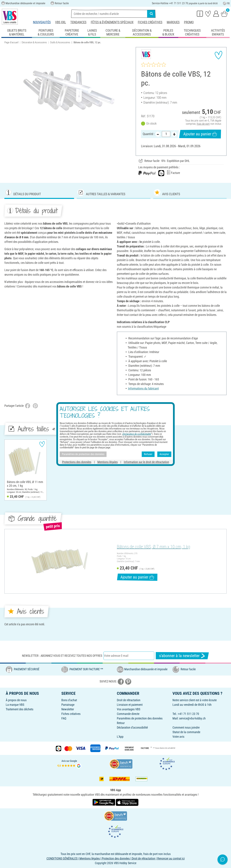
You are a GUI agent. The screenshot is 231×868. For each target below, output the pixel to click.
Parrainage (67, 704)
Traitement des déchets (19, 709)
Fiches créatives (150, 22)
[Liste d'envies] (208, 13)
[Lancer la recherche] (151, 13)
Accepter (164, 454)
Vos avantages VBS (128, 709)
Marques (173, 22)
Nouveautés (42, 22)
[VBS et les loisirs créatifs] (9, 16)
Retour (121, 723)
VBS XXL (60, 22)
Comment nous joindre (186, 727)
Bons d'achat (69, 700)
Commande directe (128, 714)
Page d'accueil (11, 42)
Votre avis (178, 736)
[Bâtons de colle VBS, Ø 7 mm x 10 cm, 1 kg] (60, 561)
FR (228, 3)
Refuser (148, 454)
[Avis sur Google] (69, 763)
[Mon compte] (216, 13)
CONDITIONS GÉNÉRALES (62, 858)
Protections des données (76, 462)
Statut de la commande (186, 732)
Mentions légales (107, 462)
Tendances (78, 22)
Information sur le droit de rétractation (146, 462)
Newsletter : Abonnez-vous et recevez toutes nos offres (62, 655)
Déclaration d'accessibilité (132, 727)
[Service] (200, 13)
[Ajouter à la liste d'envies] (218, 55)
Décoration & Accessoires (34, 42)
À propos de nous (16, 700)
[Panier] (224, 13)
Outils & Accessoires (60, 42)
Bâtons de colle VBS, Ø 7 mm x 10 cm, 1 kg (153, 546)
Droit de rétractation (128, 700)
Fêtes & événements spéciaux (112, 22)
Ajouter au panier (197, 134)
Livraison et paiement (130, 704)
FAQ (63, 718)
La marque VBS (15, 704)
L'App (120, 736)
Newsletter (67, 709)
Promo (189, 22)
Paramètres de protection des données (140, 718)
